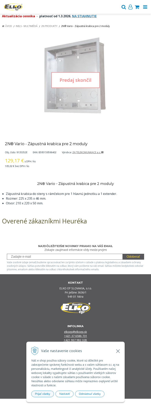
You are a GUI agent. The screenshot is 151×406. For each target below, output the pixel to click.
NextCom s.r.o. (116, 402)
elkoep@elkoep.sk (75, 332)
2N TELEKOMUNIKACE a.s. (86, 152)
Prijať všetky (42, 393)
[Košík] (137, 7)
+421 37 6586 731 (75, 336)
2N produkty (49, 26)
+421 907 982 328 (75, 340)
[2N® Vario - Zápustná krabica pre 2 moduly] (75, 80)
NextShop (69, 402)
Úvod (8, 26)
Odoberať (133, 256)
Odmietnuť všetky (90, 393)
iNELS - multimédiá (27, 26)
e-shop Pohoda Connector (90, 402)
